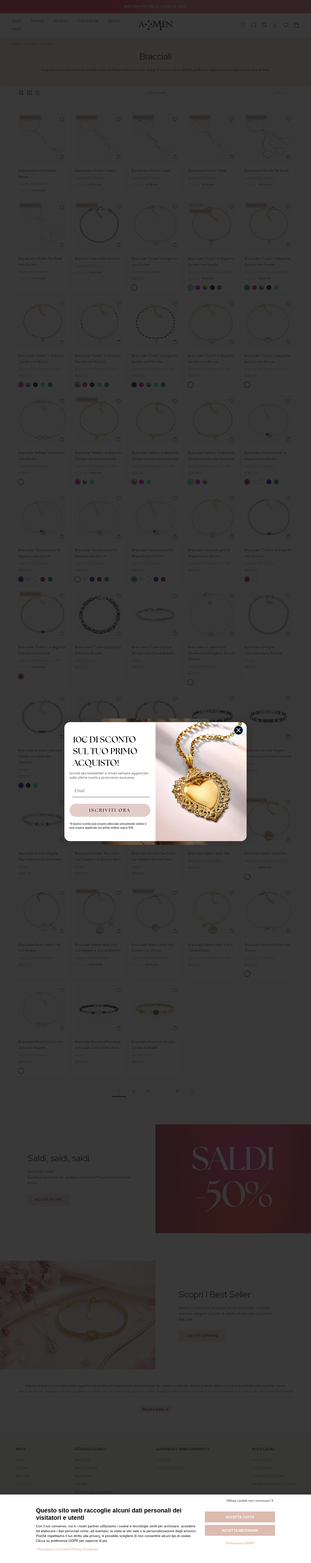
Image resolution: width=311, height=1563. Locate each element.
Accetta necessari (240, 1530)
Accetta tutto (240, 1517)
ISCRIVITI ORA (110, 810)
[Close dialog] (238, 730)
